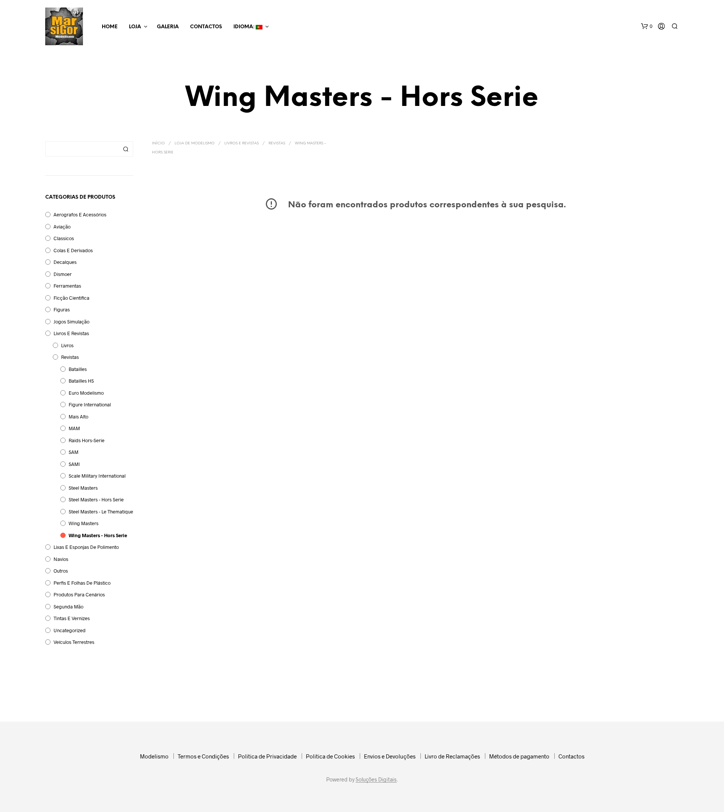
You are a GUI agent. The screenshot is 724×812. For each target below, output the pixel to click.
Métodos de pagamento (519, 756)
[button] (646, 26)
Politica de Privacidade (267, 756)
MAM (74, 428)
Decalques (65, 262)
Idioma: (244, 27)
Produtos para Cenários (79, 594)
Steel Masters (83, 488)
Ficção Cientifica (71, 298)
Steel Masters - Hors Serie (96, 499)
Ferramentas (67, 286)
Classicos (64, 238)
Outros (61, 571)
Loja (135, 27)
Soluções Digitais (376, 780)
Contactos (206, 27)
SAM (73, 452)
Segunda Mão (68, 607)
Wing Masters (83, 523)
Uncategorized (70, 630)
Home (110, 27)
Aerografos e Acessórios (80, 214)
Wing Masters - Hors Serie (98, 535)
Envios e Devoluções (390, 756)
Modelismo (154, 756)
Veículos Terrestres (74, 642)
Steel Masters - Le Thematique (101, 512)
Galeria (168, 27)
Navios (61, 559)
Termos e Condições (203, 756)
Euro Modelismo (86, 393)
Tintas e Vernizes (72, 618)
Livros (67, 345)
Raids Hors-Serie (86, 440)
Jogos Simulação (71, 322)
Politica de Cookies (330, 756)
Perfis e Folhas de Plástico (82, 583)
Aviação (62, 227)
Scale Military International (97, 476)
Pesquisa (125, 148)
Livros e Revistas (71, 333)
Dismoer (63, 274)
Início (158, 143)
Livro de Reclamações (452, 756)
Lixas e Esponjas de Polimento (86, 547)
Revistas (70, 357)
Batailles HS (81, 381)
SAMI (74, 464)
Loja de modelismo (195, 143)
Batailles (78, 369)
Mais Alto (78, 417)
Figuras (62, 309)
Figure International (90, 404)
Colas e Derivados (73, 250)
